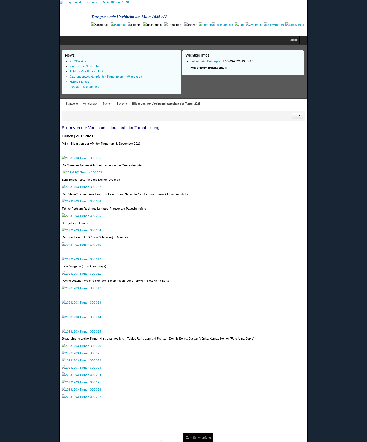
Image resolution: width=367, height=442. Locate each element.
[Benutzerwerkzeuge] (356, 111)
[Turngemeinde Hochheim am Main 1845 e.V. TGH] (35, 2)
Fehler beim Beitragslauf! (207, 56)
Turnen (48, 98)
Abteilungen (31, 98)
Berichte (62, 98)
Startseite (12, 98)
